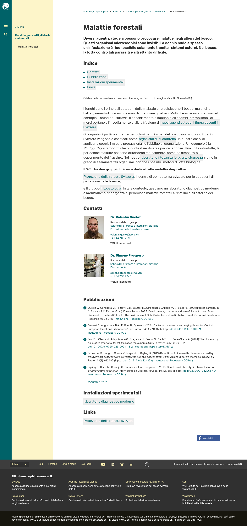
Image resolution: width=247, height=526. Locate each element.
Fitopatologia (111, 188)
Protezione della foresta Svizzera (109, 176)
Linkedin (112, 464)
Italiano (15, 464)
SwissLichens (76, 496)
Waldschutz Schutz (135, 496)
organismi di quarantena (157, 139)
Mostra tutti (96, 382)
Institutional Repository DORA (133, 319)
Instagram (131, 464)
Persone (52, 464)
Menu (20, 27)
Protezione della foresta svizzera (109, 421)
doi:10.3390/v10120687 (198, 371)
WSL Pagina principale (95, 11)
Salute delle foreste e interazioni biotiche (134, 226)
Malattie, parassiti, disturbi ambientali (33, 36)
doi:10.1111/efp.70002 (184, 329)
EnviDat (16, 482)
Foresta (117, 11)
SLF (146, 464)
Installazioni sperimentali (105, 82)
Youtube (103, 464)
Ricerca (5, 34)
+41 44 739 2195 (120, 238)
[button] (208, 438)
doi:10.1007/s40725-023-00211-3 (109, 347)
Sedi (41, 464)
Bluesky (122, 464)
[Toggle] (6, 26)
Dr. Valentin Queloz (125, 217)
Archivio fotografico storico (83, 482)
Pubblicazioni (97, 77)
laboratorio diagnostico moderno (109, 401)
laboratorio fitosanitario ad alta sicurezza (172, 157)
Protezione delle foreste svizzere (129, 229)
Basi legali (86, 464)
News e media (69, 464)
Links (91, 87)
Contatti (93, 72)
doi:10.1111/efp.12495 (137, 361)
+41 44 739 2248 (120, 276)
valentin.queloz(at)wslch (124, 235)
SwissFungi (18, 496)
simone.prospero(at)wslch (126, 273)
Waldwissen (188, 496)
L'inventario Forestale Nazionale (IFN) (144, 482)
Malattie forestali (28, 47)
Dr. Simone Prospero (127, 255)
